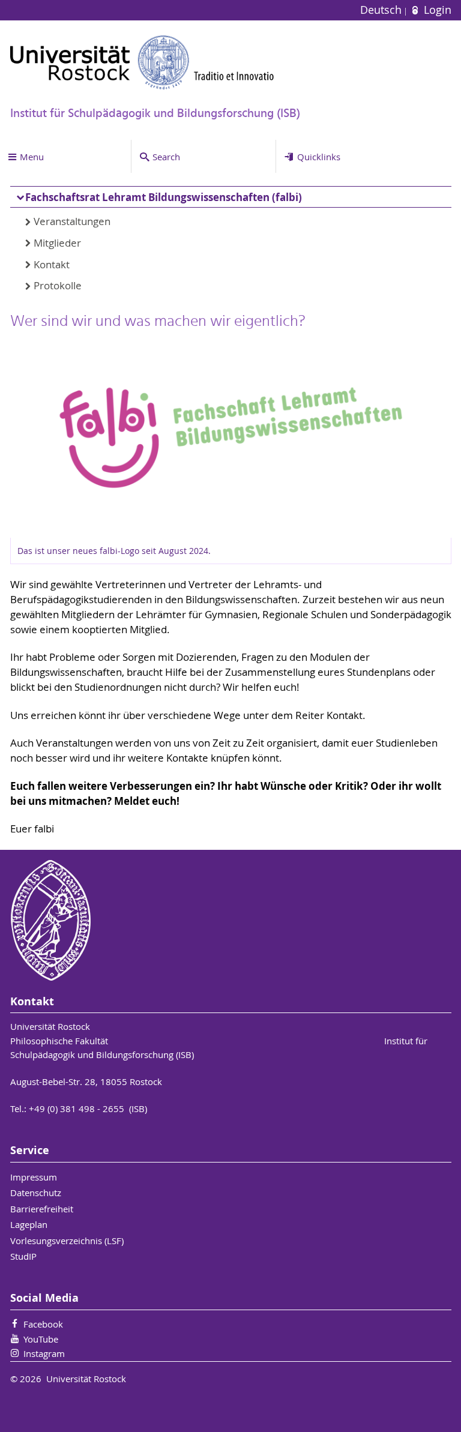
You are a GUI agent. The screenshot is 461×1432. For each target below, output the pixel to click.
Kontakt (52, 264)
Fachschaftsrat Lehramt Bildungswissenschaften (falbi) (163, 197)
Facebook (43, 1324)
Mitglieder (57, 243)
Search (166, 157)
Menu (32, 157)
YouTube (40, 1339)
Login (436, 10)
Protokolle (58, 285)
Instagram (44, 1353)
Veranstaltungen (72, 221)
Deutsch (382, 10)
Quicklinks (318, 157)
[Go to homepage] (142, 62)
